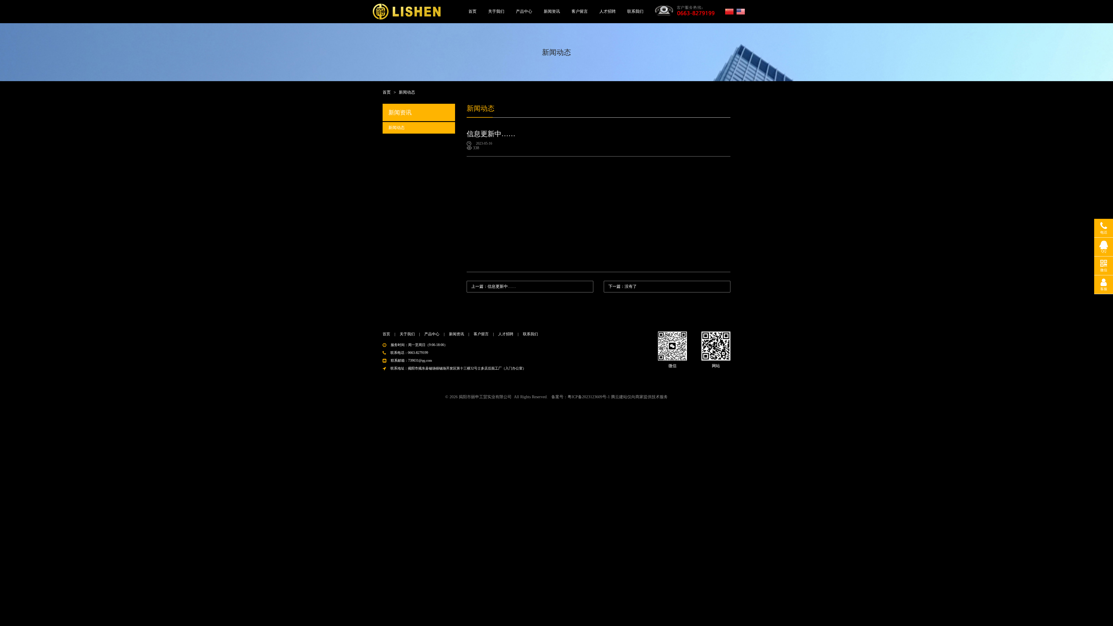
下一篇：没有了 (622, 286)
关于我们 (496, 11)
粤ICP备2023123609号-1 (589, 397)
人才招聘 (607, 11)
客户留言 (580, 11)
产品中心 (524, 11)
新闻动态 (396, 127)
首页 (472, 11)
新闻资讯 (552, 11)
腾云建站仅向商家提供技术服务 (639, 397)
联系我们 (635, 11)
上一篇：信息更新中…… (493, 286)
